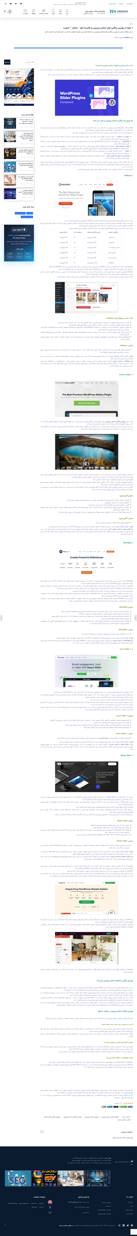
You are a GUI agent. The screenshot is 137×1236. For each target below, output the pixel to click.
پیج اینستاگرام (101, 1095)
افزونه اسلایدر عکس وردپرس (109, 1117)
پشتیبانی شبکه (99, 11)
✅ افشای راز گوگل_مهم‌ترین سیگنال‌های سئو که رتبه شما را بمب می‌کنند (25, 152)
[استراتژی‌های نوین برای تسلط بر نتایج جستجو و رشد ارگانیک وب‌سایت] (18, 1178)
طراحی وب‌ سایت (59, 146)
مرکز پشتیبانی (112, 4)
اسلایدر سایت (126, 1117)
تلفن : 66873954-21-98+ (81, 1207)
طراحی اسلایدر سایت (124, 1120)
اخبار (131, 1206)
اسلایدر (131, 24)
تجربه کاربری (104, 738)
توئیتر (131, 1097)
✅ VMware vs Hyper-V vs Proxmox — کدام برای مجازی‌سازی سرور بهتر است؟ (26, 121)
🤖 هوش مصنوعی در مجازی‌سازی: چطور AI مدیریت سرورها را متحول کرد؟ (25, 192)
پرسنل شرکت (129, 1210)
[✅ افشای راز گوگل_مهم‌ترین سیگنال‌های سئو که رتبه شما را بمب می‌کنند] (44, 1178)
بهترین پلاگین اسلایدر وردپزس (72, 1117)
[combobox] (22, 62)
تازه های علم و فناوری (104, 1214)
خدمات (53, 14)
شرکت (60, 14)
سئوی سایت (129, 4)
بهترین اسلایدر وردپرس (91, 1117)
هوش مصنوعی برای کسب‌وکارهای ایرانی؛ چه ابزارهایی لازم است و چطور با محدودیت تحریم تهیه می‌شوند (26, 136)
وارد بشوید (116, 1137)
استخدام (108, 1206)
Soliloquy (128, 175)
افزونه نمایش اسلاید (50, 421)
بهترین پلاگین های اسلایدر (52, 1117)
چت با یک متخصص (79, 1202)
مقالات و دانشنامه (43, 14)
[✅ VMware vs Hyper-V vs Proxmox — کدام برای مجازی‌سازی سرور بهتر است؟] (97, 1178)
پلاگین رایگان (119, 969)
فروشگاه (34, 14)
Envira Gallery (125, 374)
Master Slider (126, 755)
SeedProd (87, 868)
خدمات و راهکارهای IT (104, 1210)
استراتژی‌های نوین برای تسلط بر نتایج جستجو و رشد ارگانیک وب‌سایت (25, 165)
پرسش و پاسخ (106, 1202)
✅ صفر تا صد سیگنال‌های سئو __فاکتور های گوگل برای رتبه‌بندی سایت (25, 178)
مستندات (121, 4)
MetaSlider (127, 542)
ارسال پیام (86, 1213)
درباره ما (130, 1202)
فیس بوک (124, 1097)
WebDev (127, 37)
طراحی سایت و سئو (65, 1225)
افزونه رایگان (124, 526)
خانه (67, 14)
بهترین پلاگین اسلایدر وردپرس (117, 1018)
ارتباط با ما (25, 14)
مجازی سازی (89, 11)
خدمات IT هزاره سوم (80, 3)
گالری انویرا (88, 421)
